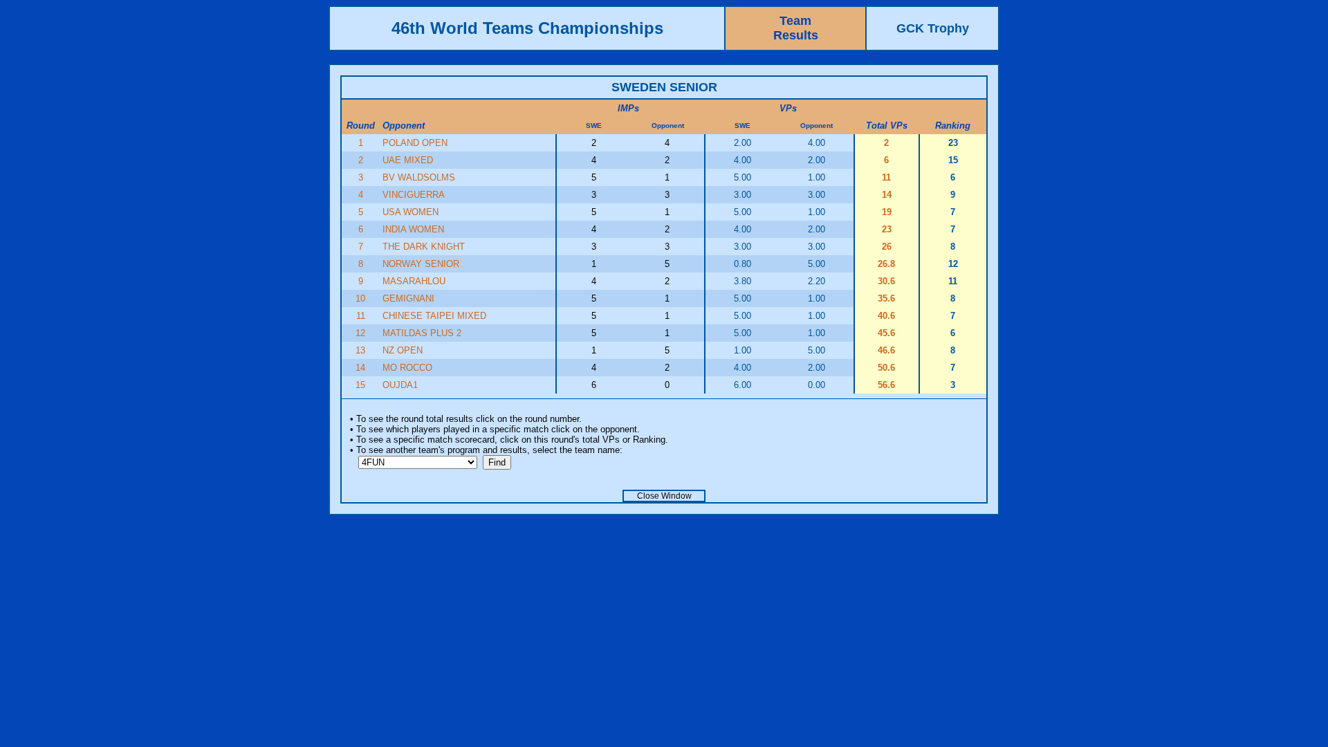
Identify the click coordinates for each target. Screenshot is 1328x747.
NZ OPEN (402, 350)
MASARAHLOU (413, 281)
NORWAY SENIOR (420, 264)
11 (360, 316)
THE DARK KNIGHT (423, 246)
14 (360, 367)
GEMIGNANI (408, 298)
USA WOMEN (410, 212)
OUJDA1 (400, 385)
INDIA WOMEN (413, 229)
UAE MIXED (407, 160)
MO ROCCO (407, 367)
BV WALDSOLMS (418, 177)
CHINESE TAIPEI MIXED (434, 316)
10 (360, 298)
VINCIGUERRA (413, 195)
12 (360, 333)
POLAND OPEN (415, 143)
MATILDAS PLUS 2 (421, 333)
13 (360, 350)
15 (360, 385)
